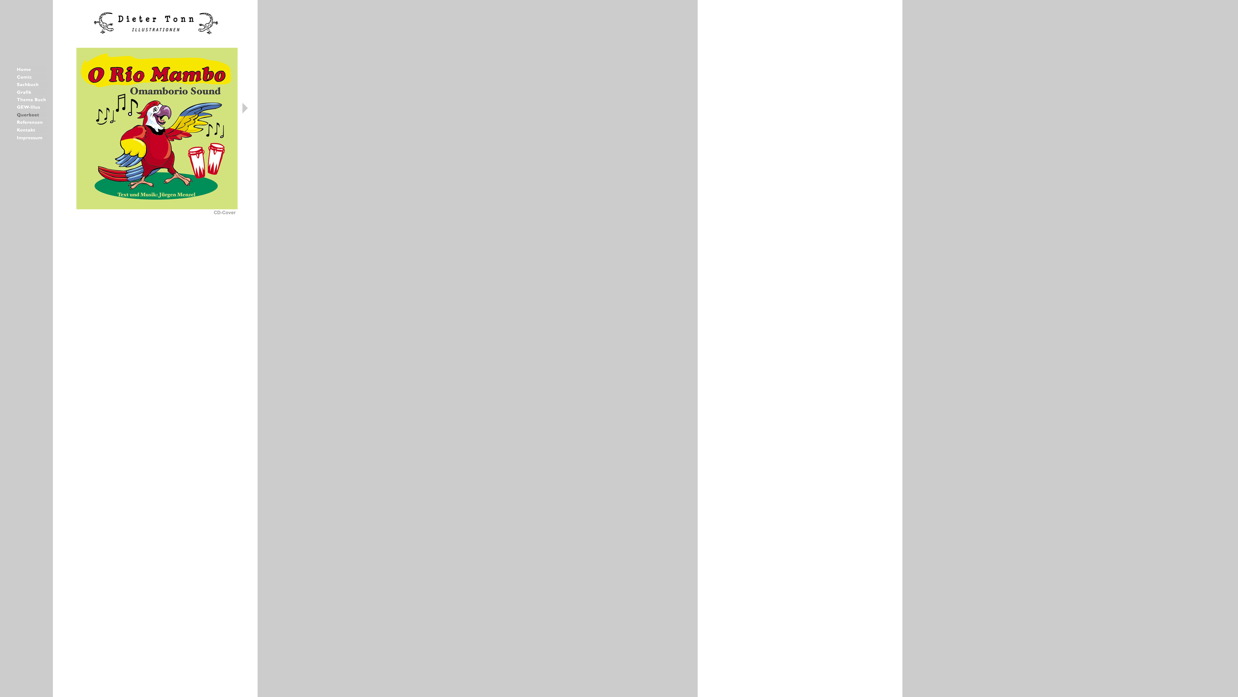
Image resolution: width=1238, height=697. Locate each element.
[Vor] (245, 112)
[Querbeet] (31, 115)
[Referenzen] (31, 123)
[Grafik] (31, 93)
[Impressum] (31, 138)
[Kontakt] (31, 131)
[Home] (31, 70)
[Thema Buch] (31, 100)
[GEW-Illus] (31, 108)
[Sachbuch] (31, 85)
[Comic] (31, 78)
